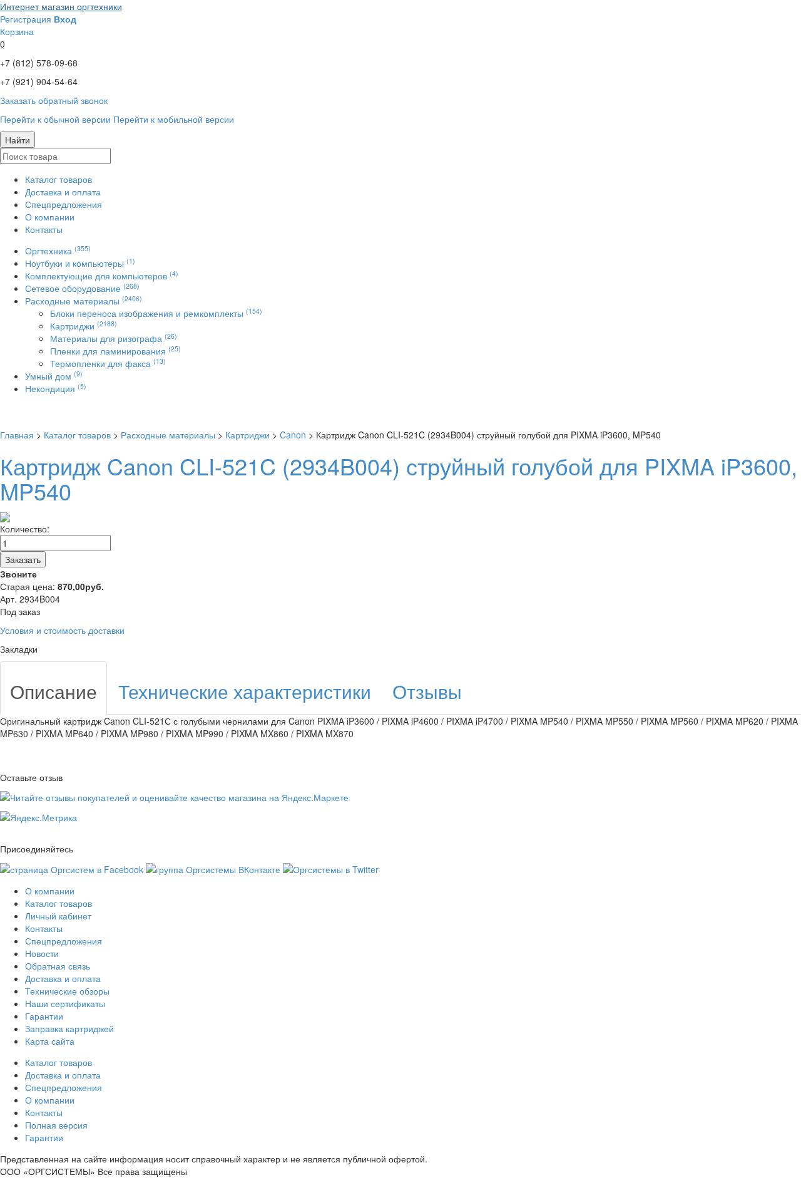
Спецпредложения (63, 204)
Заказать (23, 559)
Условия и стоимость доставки (62, 630)
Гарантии (44, 1016)
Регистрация (25, 19)
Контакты (44, 229)
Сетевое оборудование (82, 288)
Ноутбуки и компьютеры (80, 263)
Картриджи (83, 325)
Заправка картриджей (69, 1028)
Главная (17, 434)
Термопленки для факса (108, 363)
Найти (17, 139)
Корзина (17, 31)
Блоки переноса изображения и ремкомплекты (156, 313)
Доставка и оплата (63, 191)
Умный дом (54, 376)
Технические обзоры (67, 991)
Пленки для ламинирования (115, 350)
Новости (42, 953)
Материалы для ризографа (113, 338)
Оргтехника (58, 250)
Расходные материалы (83, 300)
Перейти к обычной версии (55, 119)
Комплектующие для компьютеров (101, 275)
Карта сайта (49, 1041)
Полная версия (56, 1125)
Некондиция (55, 388)
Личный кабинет (58, 915)
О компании (49, 216)
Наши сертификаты (65, 1003)
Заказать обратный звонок (54, 100)
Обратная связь (57, 966)
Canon (293, 434)
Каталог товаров (58, 179)
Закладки (19, 649)
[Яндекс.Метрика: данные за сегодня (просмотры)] (38, 817)
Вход (65, 19)
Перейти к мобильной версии (173, 119)
